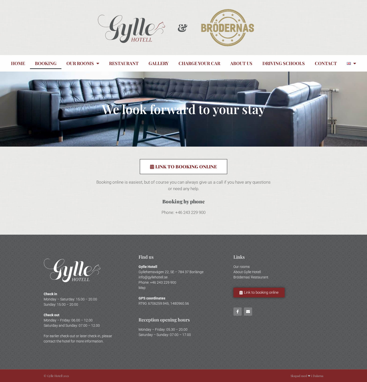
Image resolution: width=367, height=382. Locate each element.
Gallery (159, 63)
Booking (45, 63)
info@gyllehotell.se (153, 277)
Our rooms (80, 63)
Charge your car (199, 63)
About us (241, 63)
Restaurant (124, 63)
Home (18, 63)
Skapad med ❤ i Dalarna (307, 376)
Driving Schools (283, 63)
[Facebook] (237, 311)
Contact (326, 63)
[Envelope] (248, 311)
